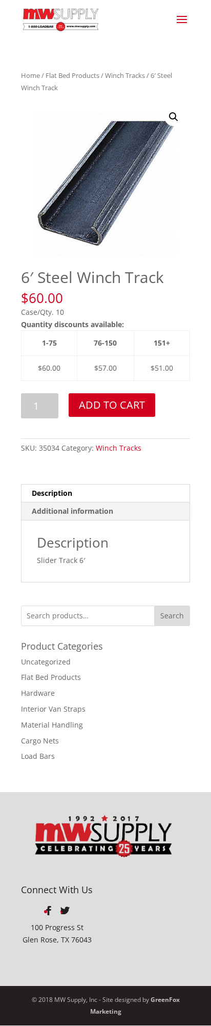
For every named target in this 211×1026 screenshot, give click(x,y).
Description (52, 493)
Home (30, 75)
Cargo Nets (40, 741)
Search (172, 615)
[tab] (105, 493)
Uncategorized (46, 662)
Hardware (38, 693)
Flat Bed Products (72, 75)
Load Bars (38, 756)
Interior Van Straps (53, 709)
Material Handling (52, 725)
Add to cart (112, 405)
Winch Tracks (125, 75)
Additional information (72, 511)
